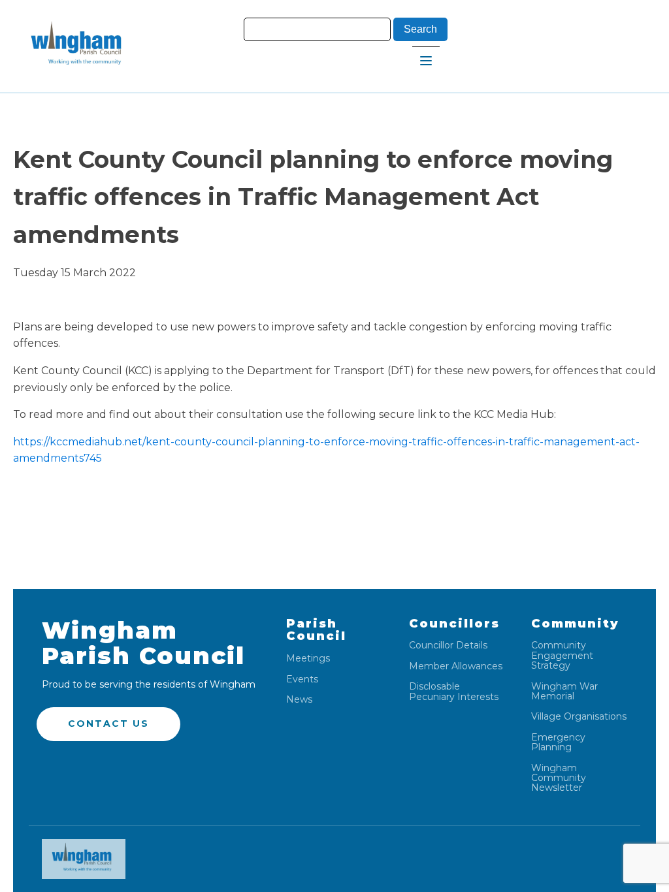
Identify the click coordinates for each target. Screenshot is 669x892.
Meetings (308, 658)
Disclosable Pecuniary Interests (453, 692)
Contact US (108, 723)
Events (302, 679)
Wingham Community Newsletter (558, 778)
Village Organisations (579, 717)
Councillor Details (448, 645)
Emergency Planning (558, 743)
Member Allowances (455, 666)
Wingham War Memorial (564, 692)
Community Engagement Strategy (562, 656)
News (299, 700)
